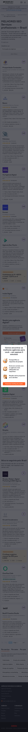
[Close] (25, 347)
